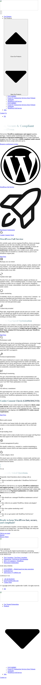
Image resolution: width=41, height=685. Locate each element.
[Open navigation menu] (1, 121)
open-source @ (8, 572)
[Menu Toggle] (1, 12)
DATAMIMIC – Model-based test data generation (19, 569)
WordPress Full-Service (15, 101)
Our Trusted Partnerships (11, 604)
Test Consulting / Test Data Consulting (15, 557)
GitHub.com (17, 572)
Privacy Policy (4, 537)
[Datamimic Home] (19, 10)
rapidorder (11, 99)
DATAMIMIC (12, 96)
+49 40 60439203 (9, 579)
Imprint (2, 535)
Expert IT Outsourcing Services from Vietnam (21, 98)
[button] (20, 465)
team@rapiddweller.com (11, 581)
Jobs (5, 674)
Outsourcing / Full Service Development (16, 559)
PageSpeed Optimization (11, 562)
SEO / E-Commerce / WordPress (13, 561)
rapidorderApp (8, 571)
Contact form (8, 582)
